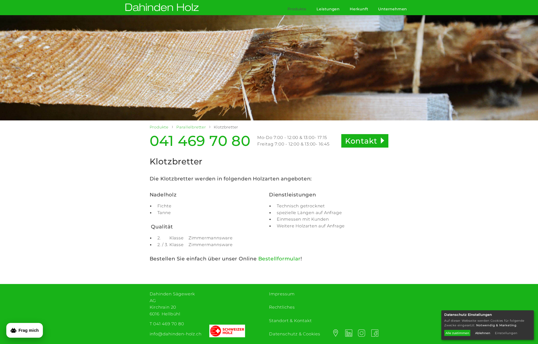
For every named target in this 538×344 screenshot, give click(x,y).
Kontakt (361, 140)
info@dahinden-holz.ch (176, 333)
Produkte (296, 9)
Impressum (282, 293)
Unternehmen (392, 9)
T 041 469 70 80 (167, 323)
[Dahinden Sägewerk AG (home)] (162, 7)
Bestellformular (279, 259)
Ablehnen (482, 333)
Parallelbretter (191, 127)
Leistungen (328, 9)
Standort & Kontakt (290, 320)
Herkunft (359, 9)
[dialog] (487, 325)
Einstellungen (506, 333)
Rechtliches (282, 307)
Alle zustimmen (457, 333)
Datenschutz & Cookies (294, 333)
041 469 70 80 (200, 141)
